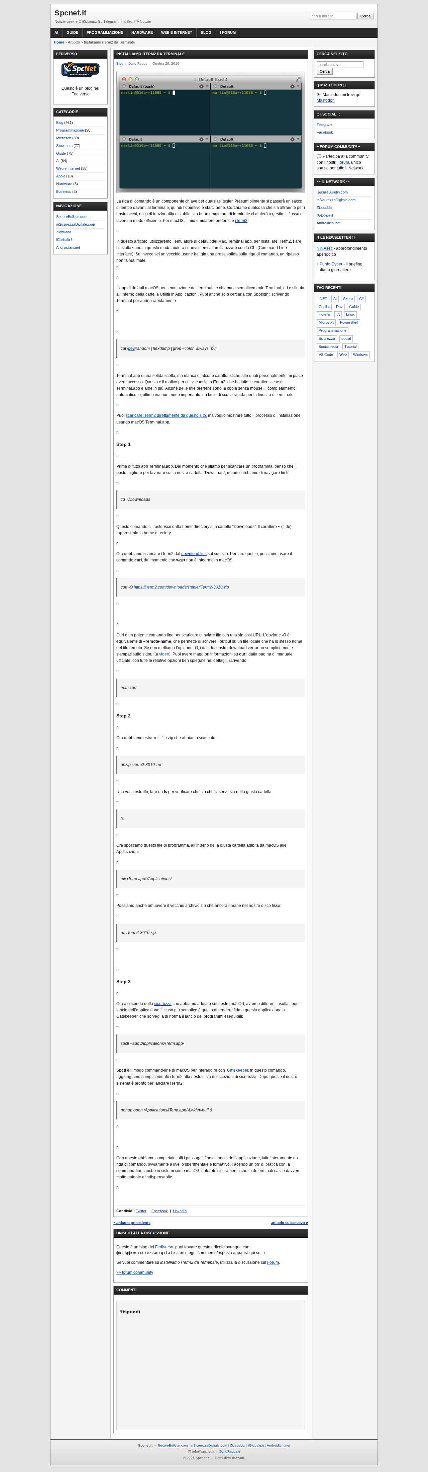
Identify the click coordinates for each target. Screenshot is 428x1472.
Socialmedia (328, 346)
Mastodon (326, 100)
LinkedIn (180, 1211)
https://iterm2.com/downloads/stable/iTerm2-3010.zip (181, 587)
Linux (350, 314)
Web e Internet (176, 32)
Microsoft (63, 138)
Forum (273, 1262)
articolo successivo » (289, 1223)
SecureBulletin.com (71, 217)
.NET (323, 299)
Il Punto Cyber (329, 264)
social (346, 338)
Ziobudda (63, 232)
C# (361, 299)
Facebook (159, 1211)
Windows (360, 355)
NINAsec (325, 248)
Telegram (324, 125)
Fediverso (164, 1247)
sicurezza (163, 1003)
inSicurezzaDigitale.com (75, 224)
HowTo (324, 314)
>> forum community (134, 1272)
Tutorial (350, 346)
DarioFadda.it (229, 1451)
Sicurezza (64, 146)
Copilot (324, 307)
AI (56, 32)
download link (194, 553)
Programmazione (105, 32)
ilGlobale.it (64, 240)
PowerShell (349, 322)
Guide (72, 32)
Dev (339, 307)
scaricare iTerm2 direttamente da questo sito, (166, 415)
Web (343, 355)
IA (338, 314)
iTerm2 (241, 220)
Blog (206, 32)
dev (131, 348)
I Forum (228, 32)
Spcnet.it (71, 13)
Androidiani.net (68, 247)
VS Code (326, 355)
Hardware (142, 32)
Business (63, 191)
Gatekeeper (237, 1070)
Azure (348, 299)
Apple (60, 176)
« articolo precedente (131, 1223)
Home (59, 42)
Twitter (141, 1211)
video (164, 654)
